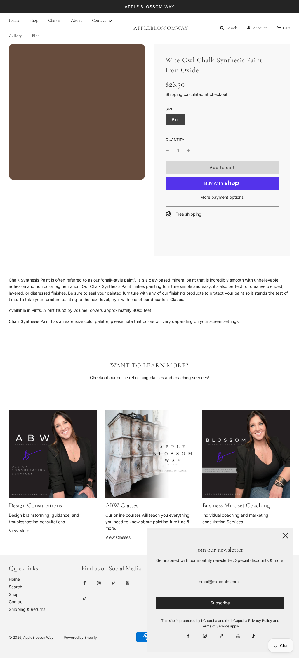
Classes (54, 20)
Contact (16, 601)
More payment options (222, 197)
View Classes (118, 537)
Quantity (175, 140)
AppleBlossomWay (149, 28)
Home (14, 20)
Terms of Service (215, 626)
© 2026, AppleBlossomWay (31, 637)
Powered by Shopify (80, 637)
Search (15, 586)
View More (19, 530)
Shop (33, 20)
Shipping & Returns (27, 609)
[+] (188, 150)
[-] (168, 150)
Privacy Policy (260, 620)
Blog (36, 35)
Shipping (174, 94)
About (76, 20)
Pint (175, 119)
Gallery (15, 35)
